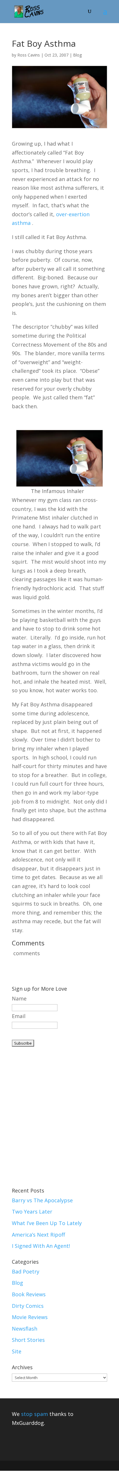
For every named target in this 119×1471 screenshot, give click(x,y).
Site (16, 1351)
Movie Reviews (30, 1317)
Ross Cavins (28, 55)
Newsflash (24, 1328)
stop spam (34, 1413)
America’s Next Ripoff (38, 1234)
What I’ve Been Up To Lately (47, 1223)
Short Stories (28, 1339)
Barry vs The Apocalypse (42, 1200)
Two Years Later (32, 1211)
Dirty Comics (28, 1305)
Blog (77, 55)
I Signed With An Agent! (41, 1245)
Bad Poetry (25, 1271)
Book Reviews (29, 1294)
